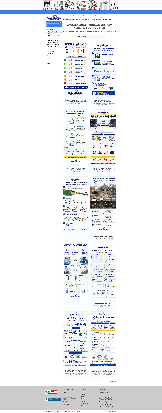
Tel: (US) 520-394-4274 (68, 392)
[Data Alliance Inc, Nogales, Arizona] (53, 399)
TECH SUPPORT (103, 389)
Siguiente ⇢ (113, 381)
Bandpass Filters (50, 38)
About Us (83, 12)
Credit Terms (66, 402)
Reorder (114, 12)
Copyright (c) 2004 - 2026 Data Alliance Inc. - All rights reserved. (58, 411)
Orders (82, 398)
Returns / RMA (66, 399)
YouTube (65, 404)
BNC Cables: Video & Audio (53, 35)
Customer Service (65, 12)
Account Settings (85, 403)
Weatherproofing (103, 402)
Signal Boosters (50, 53)
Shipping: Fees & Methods (69, 397)
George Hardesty (78, 411)
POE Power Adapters (51, 51)
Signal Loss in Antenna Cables (106, 399)
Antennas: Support (103, 392)
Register (83, 394)
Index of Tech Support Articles (106, 406)
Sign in (82, 392)
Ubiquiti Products (51, 55)
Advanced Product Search (52, 12)
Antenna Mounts (103, 395)
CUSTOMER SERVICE (68, 389)
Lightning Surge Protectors (53, 44)
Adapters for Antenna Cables (53, 31)
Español (90, 12)
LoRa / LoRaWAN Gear (52, 46)
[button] (75, 37)
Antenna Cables (50, 29)
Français (97, 12)
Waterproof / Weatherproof (53, 57)
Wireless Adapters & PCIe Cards (52, 61)
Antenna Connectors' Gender (106, 397)
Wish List (83, 405)
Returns (83, 401)
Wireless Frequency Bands (105, 404)
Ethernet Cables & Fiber (52, 42)
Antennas (49, 33)
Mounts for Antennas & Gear (53, 49)
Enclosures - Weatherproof (53, 40)
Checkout (107, 12)
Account (83, 396)
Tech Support (75, 12)
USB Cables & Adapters (52, 63)
